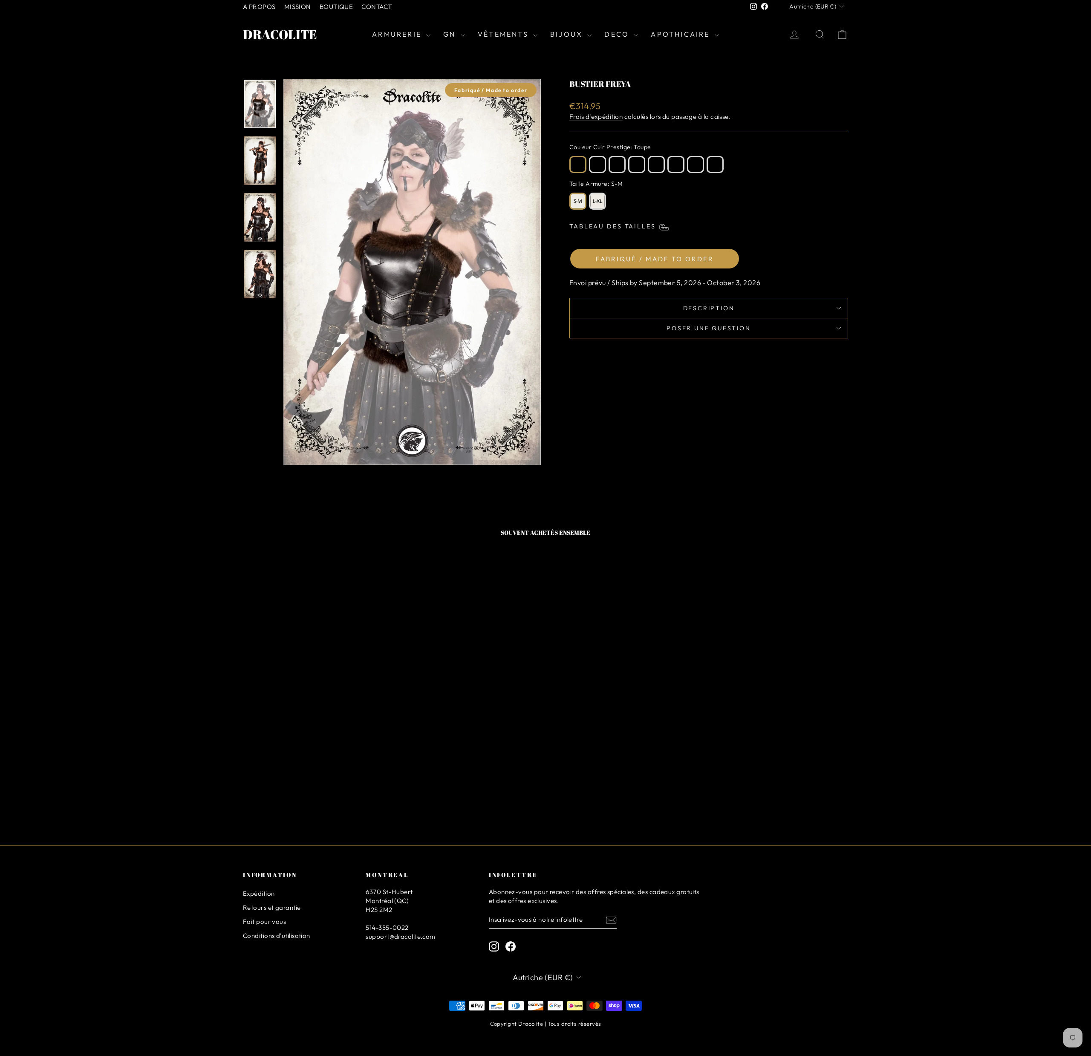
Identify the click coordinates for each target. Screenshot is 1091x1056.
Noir (715, 164)
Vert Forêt (636, 164)
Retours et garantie (272, 907)
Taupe (577, 164)
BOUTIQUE (336, 7)
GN (451, 34)
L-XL (597, 201)
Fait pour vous (264, 922)
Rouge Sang (675, 164)
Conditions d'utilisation (276, 936)
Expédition (259, 893)
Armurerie (398, 34)
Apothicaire (681, 34)
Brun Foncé (617, 164)
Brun (597, 164)
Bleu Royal (695, 164)
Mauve (656, 164)
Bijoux (567, 34)
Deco (618, 34)
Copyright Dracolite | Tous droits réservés (545, 1023)
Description (709, 308)
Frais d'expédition (596, 117)
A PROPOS (259, 7)
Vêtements (504, 34)
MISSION (297, 7)
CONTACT (376, 7)
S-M (577, 201)
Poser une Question (708, 328)
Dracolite (280, 34)
